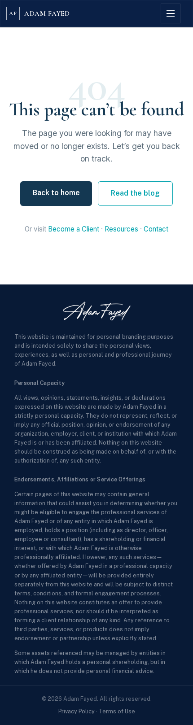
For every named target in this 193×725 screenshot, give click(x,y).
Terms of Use (117, 711)
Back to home (56, 192)
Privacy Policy (76, 711)
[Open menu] (170, 13)
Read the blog (135, 193)
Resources (121, 229)
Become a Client (73, 229)
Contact (156, 229)
